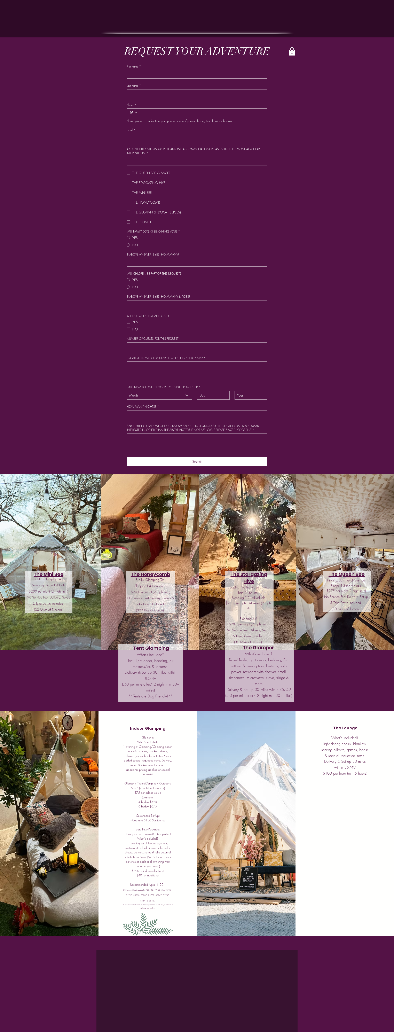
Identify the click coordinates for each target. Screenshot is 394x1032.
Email (131, 130)
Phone (132, 105)
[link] (292, 51)
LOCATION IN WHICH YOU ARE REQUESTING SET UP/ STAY (166, 358)
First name (134, 66)
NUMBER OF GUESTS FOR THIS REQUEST (154, 339)
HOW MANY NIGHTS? (143, 406)
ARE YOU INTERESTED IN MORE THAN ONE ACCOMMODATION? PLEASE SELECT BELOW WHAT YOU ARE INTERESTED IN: (194, 151)
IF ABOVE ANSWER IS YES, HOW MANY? (153, 254)
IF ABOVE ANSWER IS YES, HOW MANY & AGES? (158, 296)
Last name (134, 85)
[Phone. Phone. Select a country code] (133, 112)
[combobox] (159, 395)
